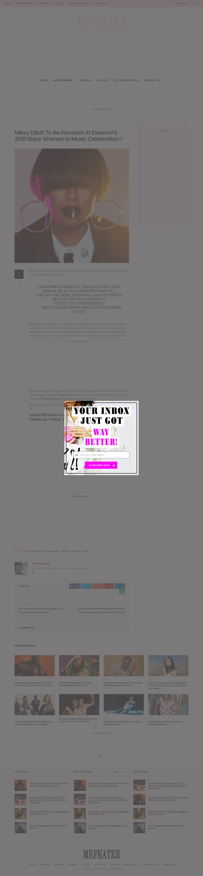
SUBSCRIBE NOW (99, 465)
